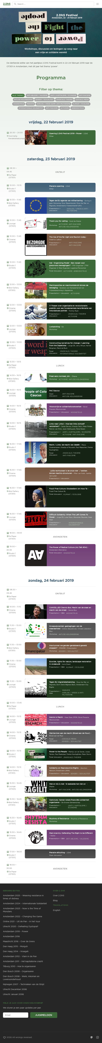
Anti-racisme (84, 95)
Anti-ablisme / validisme (37, 95)
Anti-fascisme (52, 108)
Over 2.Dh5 (58, 895)
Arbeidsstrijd (78, 108)
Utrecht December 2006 (15, 989)
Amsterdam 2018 (11, 936)
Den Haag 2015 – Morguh (15, 946)
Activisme (64, 108)
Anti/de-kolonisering (23, 100)
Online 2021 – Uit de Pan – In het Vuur (21, 921)
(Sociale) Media (82, 100)
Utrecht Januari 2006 (13, 994)
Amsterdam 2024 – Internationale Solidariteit (25, 903)
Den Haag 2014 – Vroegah (15, 951)
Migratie (30, 104)
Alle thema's (18, 95)
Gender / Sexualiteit (44, 100)
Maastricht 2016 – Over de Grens (19, 941)
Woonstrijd (18, 104)
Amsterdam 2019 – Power (15, 931)
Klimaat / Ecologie (81, 104)
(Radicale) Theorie (64, 100)
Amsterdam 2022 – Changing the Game (22, 916)
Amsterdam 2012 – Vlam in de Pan (20, 956)
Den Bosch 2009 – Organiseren (18, 971)
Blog (55, 900)
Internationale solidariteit (31, 108)
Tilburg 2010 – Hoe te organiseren (19, 966)
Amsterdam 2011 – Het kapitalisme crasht (23, 961)
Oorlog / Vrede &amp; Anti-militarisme (53, 104)
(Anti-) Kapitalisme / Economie (63, 95)
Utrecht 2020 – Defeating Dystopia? (20, 926)
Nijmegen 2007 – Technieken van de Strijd (23, 984)
